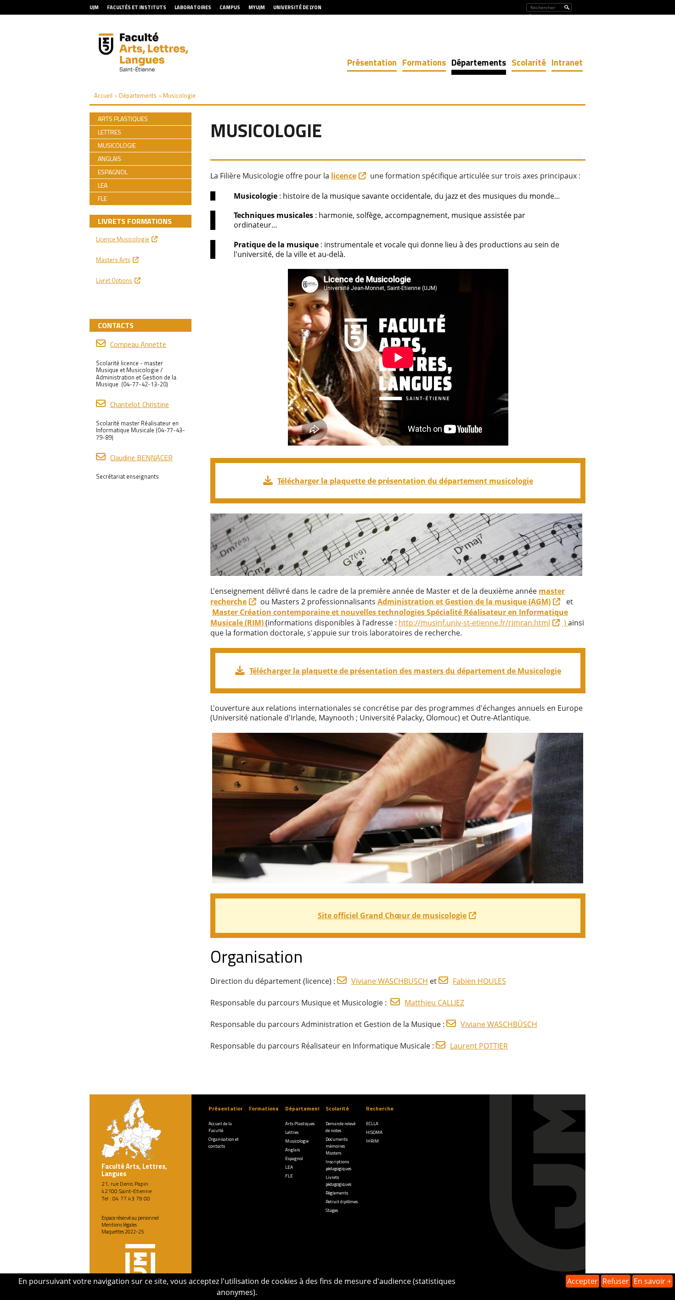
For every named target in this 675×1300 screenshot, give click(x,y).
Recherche (380, 1108)
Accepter (582, 1281)
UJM (94, 7)
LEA (289, 1167)
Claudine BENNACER (141, 457)
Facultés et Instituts (136, 7)
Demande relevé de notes (340, 1127)
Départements (478, 62)
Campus (229, 7)
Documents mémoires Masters (337, 1146)
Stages (332, 1210)
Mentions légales (119, 1224)
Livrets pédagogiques (338, 1181)
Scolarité (529, 62)
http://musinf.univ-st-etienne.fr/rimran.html (474, 623)
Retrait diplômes (342, 1201)
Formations (424, 62)
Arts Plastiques (300, 1123)
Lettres (291, 1132)
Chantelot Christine (139, 404)
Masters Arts (113, 259)
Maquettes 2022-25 (122, 1231)
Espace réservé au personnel (130, 1218)
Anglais (292, 1149)
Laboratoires (192, 7)
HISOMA (374, 1132)
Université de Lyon (297, 7)
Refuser (615, 1281)
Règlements (337, 1192)
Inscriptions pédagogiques (338, 1165)
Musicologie (297, 1141)
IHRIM (372, 1141)
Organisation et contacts (223, 1142)
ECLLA (372, 1123)
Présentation (372, 62)
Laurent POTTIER (479, 1046)
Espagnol (294, 1158)
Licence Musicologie (122, 239)
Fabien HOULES (479, 981)
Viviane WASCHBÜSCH (499, 1024)
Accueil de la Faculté (220, 1127)
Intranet (567, 62)
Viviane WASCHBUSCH (389, 981)
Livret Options (114, 280)
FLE (289, 1175)
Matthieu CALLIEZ (434, 1003)
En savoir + (652, 1281)
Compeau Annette (138, 344)
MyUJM (256, 7)
